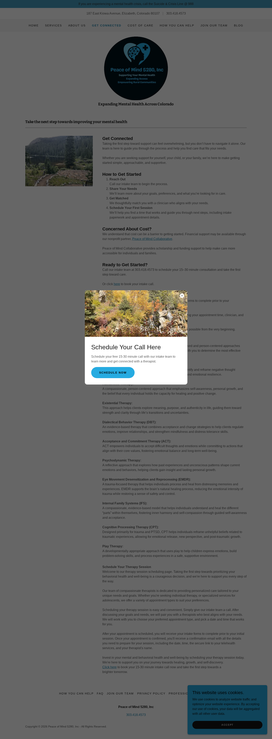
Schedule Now (113, 372)
